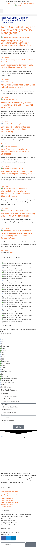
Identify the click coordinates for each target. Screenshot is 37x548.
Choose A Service (6, 409)
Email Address (5, 404)
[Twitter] (8, 538)
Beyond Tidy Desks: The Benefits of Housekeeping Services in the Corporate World (16, 235)
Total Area (4, 415)
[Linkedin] (13, 538)
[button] (1, 11)
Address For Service (7, 420)
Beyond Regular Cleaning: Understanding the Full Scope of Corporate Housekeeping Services (16, 42)
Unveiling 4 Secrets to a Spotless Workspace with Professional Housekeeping (15, 129)
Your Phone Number (7, 399)
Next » (12, 252)
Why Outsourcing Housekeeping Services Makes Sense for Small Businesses (15, 151)
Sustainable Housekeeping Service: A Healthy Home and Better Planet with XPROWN (17, 104)
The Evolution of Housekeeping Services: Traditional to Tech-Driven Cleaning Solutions (16, 193)
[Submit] (31, 544)
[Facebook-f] (3, 538)
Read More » (5, 57)
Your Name (4, 393)
